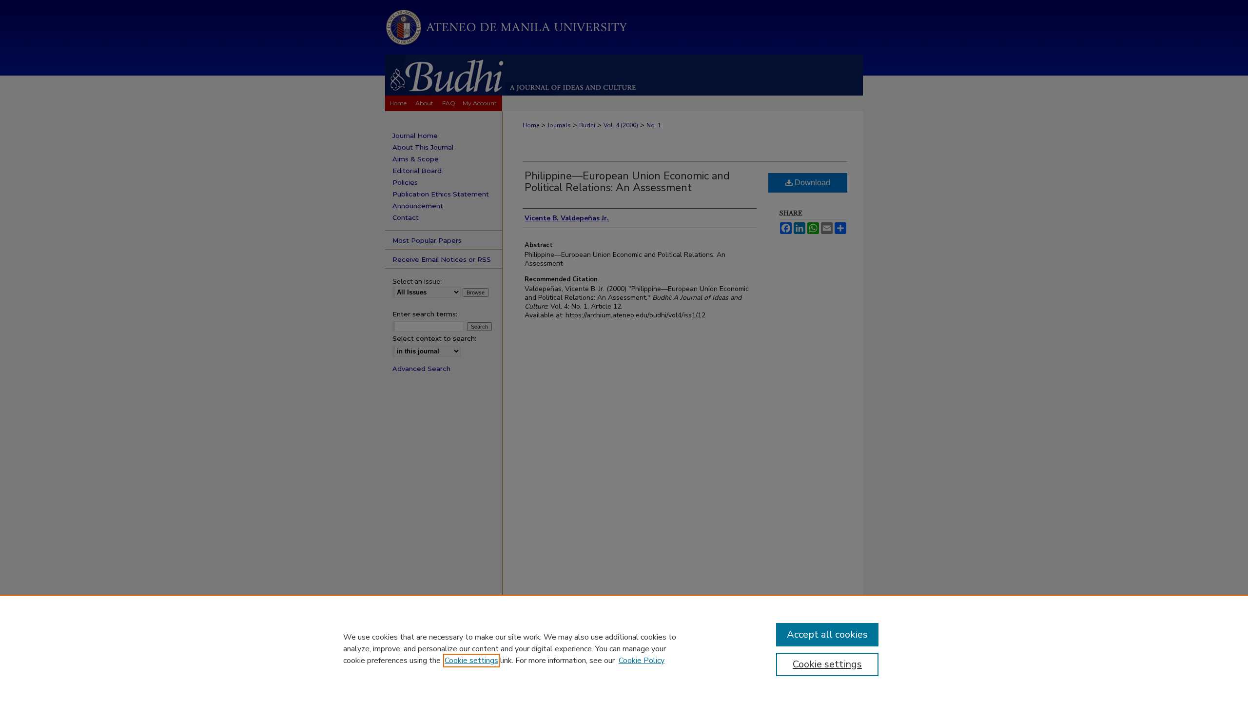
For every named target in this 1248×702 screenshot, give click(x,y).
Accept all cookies (827, 634)
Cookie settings (471, 660)
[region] (624, 648)
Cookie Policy (641, 660)
